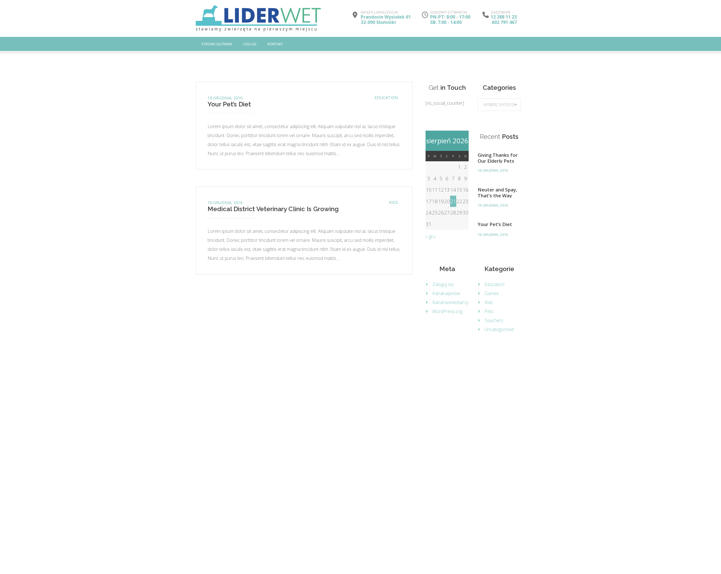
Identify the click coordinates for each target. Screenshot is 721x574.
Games (491, 293)
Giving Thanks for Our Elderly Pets (498, 157)
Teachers (493, 320)
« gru (430, 236)
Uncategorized (499, 329)
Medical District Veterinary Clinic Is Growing (273, 209)
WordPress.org (447, 311)
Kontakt (275, 43)
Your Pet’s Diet (229, 104)
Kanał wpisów (446, 293)
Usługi (249, 43)
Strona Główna (216, 43)
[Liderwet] (258, 18)
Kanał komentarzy (450, 302)
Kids (393, 202)
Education (386, 97)
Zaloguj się (443, 284)
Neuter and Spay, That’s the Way (497, 192)
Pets (488, 311)
